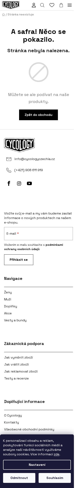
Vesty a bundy (15, 320)
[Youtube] (29, 183)
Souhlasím (54, 478)
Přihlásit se (19, 259)
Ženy (8, 292)
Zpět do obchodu (38, 115)
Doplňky (10, 306)
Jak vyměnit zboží (18, 357)
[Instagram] (19, 183)
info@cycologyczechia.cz (34, 159)
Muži (7, 299)
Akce (8, 313)
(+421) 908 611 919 (28, 170)
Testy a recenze (16, 378)
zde (56, 454)
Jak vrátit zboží (16, 364)
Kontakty (11, 422)
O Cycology (13, 415)
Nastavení (37, 465)
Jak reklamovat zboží (21, 371)
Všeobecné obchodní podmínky (29, 429)
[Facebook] (9, 183)
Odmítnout (19, 478)
